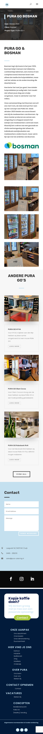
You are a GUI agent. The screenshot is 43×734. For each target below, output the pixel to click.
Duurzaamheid (19, 641)
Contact (22, 618)
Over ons (17, 676)
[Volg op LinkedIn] (32, 579)
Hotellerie (17, 661)
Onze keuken (18, 636)
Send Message (28, 533)
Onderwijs (17, 664)
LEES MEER (14, 346)
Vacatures (14, 693)
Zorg (15, 659)
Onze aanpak (19, 630)
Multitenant (18, 656)
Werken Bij (17, 679)
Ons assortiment (20, 633)
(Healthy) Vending (20, 713)
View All (21, 474)
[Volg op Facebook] (11, 579)
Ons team (17, 673)
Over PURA (19, 670)
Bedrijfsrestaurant (20, 707)
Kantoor (17, 651)
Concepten (21, 703)
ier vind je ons (21, 647)
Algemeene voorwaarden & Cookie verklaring (21, 723)
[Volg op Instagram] (21, 579)
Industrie (17, 653)
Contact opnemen (19, 685)
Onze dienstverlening (21, 639)
